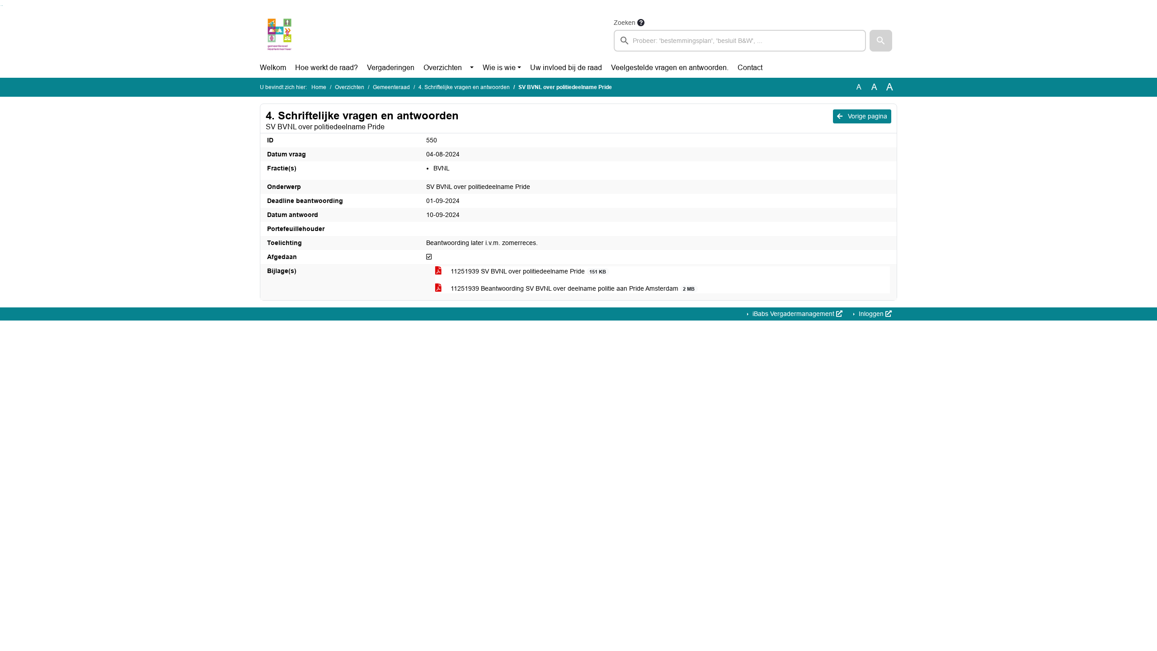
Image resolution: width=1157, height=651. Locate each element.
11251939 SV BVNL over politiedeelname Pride (527, 271)
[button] (881, 41)
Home (318, 87)
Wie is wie (499, 67)
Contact (750, 67)
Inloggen (871, 313)
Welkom (273, 67)
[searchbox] (740, 41)
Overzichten (442, 67)
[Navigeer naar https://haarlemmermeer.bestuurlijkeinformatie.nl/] (279, 34)
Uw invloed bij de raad (566, 67)
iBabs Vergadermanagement (793, 313)
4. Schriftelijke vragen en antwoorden (464, 87)
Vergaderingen (390, 67)
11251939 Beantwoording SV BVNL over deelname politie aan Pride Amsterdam (572, 288)
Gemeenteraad (391, 87)
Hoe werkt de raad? (326, 67)
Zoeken (624, 22)
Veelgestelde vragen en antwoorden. (670, 67)
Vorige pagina (866, 116)
